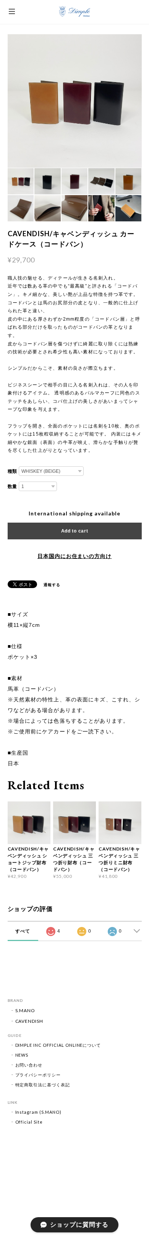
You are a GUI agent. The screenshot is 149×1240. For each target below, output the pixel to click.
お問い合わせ (29, 1064)
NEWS (22, 1054)
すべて (22, 931)
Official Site (29, 1121)
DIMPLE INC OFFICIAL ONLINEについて (58, 1045)
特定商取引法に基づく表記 (42, 1084)
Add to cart (74, 531)
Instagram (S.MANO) (38, 1112)
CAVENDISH (29, 1021)
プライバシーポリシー (38, 1074)
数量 (13, 486)
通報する (52, 584)
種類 (13, 471)
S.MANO (25, 1010)
